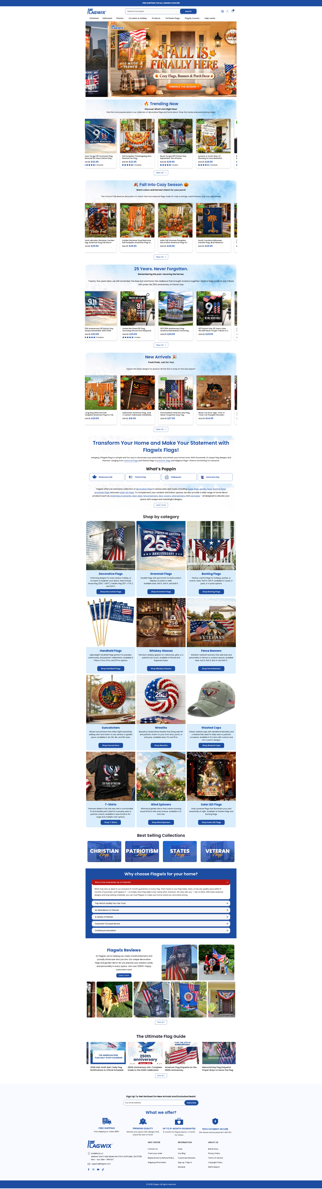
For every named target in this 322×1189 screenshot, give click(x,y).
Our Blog (181, 1153)
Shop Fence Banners (211, 668)
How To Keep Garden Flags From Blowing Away (113, 1069)
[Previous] (91, 1053)
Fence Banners (211, 651)
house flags (193, 489)
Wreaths (161, 728)
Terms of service (215, 1158)
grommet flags (101, 492)
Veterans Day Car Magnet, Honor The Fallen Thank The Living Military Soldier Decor (171, 414)
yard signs (195, 495)
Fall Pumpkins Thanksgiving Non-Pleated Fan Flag (209, 157)
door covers (165, 495)
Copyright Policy (215, 1162)
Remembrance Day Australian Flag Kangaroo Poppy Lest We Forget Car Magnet (208, 414)
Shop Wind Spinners (161, 822)
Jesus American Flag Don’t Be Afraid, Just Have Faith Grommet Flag (133, 158)
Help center (210, 18)
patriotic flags (164, 460)
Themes (119, 18)
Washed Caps (211, 728)
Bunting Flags (211, 574)
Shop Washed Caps (211, 745)
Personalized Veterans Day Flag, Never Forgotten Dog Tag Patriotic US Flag (95, 414)
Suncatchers (111, 728)
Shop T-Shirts (110, 822)
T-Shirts (110, 805)
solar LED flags (127, 492)
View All (159, 172)
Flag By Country (192, 18)
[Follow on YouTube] (98, 1169)
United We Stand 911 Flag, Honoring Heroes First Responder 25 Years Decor (209, 330)
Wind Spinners (161, 805)
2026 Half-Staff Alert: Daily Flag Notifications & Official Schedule (187, 1069)
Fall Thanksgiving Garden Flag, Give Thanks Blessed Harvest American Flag (94, 242)
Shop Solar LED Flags (211, 822)
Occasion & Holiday (138, 18)
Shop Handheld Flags (110, 668)
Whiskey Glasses (161, 651)
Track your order (155, 1153)
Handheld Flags (111, 651)
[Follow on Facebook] (88, 1169)
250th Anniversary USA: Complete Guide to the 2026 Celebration (225, 1069)
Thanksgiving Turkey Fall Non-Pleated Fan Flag (94, 157)
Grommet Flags (161, 574)
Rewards (181, 1167)
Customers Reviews (186, 1158)
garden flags (205, 489)
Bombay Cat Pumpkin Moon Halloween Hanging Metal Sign (132, 241)
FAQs (180, 1149)
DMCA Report (214, 1167)
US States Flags (173, 18)
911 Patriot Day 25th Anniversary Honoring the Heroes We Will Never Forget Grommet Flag (94, 330)
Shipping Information (157, 1162)
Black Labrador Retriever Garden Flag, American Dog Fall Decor (171, 241)
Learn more (124, 975)
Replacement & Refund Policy (161, 1158)
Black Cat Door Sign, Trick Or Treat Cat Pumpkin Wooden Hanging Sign (131, 414)
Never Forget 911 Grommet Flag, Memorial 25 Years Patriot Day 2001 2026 (170, 158)
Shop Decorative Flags (110, 591)
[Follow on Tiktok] (103, 1169)
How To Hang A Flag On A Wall (149, 1067)
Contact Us (153, 1149)
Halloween (107, 18)
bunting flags (219, 489)
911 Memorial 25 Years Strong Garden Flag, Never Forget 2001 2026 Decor (132, 330)
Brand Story (213, 1149)
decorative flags (144, 489)
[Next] (230, 1053)
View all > (161, 1022)
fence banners (150, 495)
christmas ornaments (120, 495)
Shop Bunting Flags (211, 591)
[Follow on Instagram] (93, 1169)
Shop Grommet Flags (161, 591)
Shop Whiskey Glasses (161, 668)
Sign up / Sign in (185, 1162)
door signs (137, 495)
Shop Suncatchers (110, 745)
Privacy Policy (214, 1153)
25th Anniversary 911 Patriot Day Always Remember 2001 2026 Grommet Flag (170, 330)
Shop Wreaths (161, 745)
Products (156, 18)
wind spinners (178, 495)
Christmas (94, 18)
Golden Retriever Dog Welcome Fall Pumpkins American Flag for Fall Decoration (209, 242)
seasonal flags (131, 460)
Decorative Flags (111, 574)
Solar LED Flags (211, 805)
